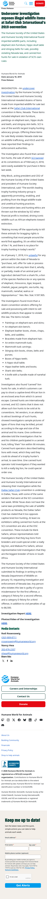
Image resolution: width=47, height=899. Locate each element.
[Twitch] (2, 720)
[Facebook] (19, 720)
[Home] (10, 679)
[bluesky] (24, 720)
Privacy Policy (7, 750)
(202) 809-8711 (9, 637)
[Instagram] (8, 720)
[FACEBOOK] (7, 661)
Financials (5, 745)
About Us (5, 735)
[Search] (26, 3)
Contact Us (23, 696)
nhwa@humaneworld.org (14, 653)
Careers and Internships (23, 688)
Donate (40, 3)
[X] (3, 661)
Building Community (10, 740)
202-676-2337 (8, 649)
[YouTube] (41, 720)
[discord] (2, 725)
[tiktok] (35, 720)
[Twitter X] (13, 720)
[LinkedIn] (30, 720)
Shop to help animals (10, 755)
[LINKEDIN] (11, 661)
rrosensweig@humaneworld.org (18, 641)
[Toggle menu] (31, 3)
